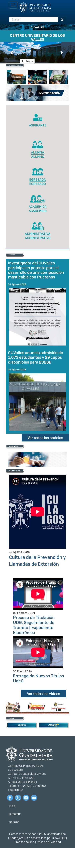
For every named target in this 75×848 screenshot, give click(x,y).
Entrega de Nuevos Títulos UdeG (38, 678)
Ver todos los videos (43, 693)
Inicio (12, 806)
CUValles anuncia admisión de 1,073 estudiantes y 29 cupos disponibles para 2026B (35, 357)
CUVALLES (59, 838)
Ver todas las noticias (45, 437)
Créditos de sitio (24, 842)
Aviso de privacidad (49, 842)
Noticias (14, 822)
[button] (12, 52)
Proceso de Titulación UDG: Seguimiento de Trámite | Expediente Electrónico (34, 625)
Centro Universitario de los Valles (37, 36)
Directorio (15, 814)
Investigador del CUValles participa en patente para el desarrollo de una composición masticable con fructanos (36, 269)
